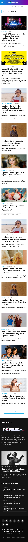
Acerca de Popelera (7, 529)
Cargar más (13, 412)
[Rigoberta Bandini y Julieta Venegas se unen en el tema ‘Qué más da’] (14, 352)
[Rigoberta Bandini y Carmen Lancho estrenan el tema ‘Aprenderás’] (14, 195)
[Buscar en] (26, 2)
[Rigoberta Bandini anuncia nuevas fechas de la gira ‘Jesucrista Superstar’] (14, 130)
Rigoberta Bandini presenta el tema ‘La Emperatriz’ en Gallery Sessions (13, 398)
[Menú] (2, 2)
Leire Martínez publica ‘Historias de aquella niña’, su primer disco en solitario (13, 496)
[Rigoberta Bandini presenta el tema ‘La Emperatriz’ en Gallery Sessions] (14, 385)
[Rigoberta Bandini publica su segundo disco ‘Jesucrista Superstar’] (14, 161)
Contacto (6, 531)
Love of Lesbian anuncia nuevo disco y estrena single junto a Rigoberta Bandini (13, 334)
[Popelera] (14, 2)
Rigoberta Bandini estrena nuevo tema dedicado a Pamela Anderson (13, 271)
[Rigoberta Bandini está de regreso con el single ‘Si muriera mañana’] (14, 289)
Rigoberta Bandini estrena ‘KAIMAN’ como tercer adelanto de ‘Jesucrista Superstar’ (13, 239)
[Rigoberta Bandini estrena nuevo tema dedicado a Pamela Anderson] (14, 257)
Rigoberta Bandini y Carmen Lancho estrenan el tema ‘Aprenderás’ (12, 208)
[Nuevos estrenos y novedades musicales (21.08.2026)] (14, 458)
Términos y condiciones (13, 533)
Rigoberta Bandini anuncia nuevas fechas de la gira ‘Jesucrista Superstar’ (12, 143)
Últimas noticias (19, 529)
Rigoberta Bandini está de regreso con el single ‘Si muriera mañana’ (13, 302)
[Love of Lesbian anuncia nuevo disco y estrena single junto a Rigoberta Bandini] (14, 320)
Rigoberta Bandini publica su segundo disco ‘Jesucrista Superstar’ (12, 175)
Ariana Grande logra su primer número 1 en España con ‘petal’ (14, 490)
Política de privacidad (17, 531)
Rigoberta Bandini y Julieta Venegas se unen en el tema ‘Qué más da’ (12, 365)
